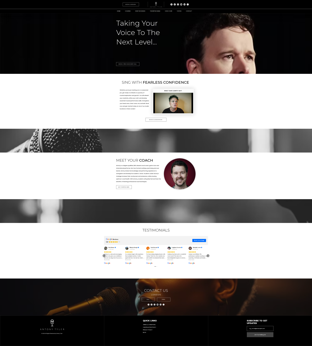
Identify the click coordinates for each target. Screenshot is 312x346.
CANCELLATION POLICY (149, 327)
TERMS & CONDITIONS (149, 324)
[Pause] (155, 111)
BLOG (144, 332)
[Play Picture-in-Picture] (188, 111)
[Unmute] (158, 111)
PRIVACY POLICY (147, 330)
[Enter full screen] (191, 111)
